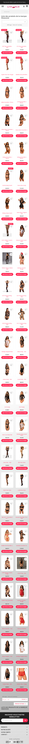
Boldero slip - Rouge (22, 684)
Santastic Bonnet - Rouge (21, 268)
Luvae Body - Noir (21, 379)
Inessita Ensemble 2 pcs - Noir (22, 518)
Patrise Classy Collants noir (7, 268)
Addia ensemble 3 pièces (7, 102)
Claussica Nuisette (21, 628)
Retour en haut (20, 704)
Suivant (24, 699)
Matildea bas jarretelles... (22, 74)
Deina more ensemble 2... (22, 130)
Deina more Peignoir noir (22, 213)
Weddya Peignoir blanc (21, 656)
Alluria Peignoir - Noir (7, 656)
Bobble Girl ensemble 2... (7, 545)
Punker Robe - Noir (7, 684)
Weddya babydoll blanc (7, 351)
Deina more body (21, 185)
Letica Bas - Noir (7, 462)
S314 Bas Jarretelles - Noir (22, 47)
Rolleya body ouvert (7, 213)
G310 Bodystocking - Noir (7, 296)
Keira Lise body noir (7, 434)
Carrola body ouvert (7, 185)
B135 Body (7, 407)
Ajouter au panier (7, 52)
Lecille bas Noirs (22, 490)
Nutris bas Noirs (7, 490)
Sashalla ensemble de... (21, 545)
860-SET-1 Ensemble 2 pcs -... (7, 518)
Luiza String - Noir (21, 573)
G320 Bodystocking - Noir (7, 324)
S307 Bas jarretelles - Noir (7, 47)
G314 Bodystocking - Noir (22, 296)
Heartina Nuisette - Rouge (21, 601)
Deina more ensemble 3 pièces (7, 130)
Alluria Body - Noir (21, 351)
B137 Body (21, 407)
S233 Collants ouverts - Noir (7, 240)
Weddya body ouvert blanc (22, 434)
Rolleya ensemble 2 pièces (7, 157)
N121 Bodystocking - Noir (22, 324)
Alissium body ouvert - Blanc (21, 240)
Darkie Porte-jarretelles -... (7, 601)
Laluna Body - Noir (7, 379)
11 (8, 699)
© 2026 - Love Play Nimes (14, 739)
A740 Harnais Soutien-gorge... (7, 573)
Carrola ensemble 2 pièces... (21, 102)
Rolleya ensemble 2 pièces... (21, 157)
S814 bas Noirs (22, 462)
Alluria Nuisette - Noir (7, 628)
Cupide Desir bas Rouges (7, 74)
